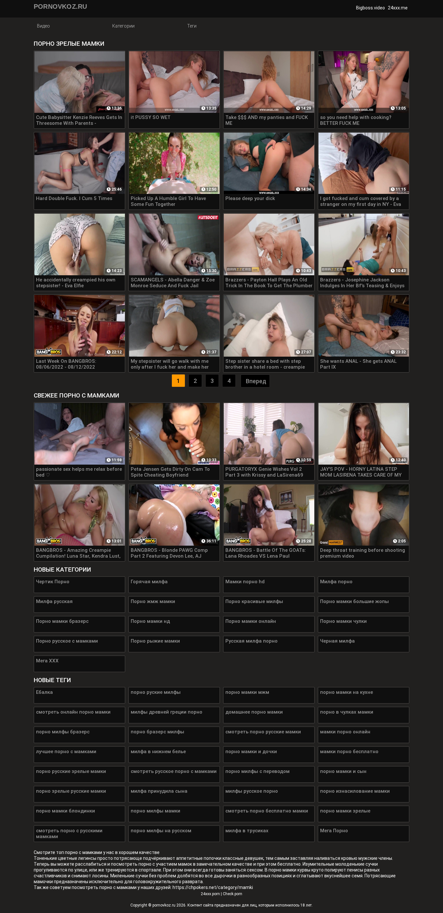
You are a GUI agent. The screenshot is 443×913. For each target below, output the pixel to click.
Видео (43, 26)
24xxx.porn (210, 894)
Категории (123, 26)
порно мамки (282, 869)
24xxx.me (398, 7)
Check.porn (232, 894)
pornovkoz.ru (163, 905)
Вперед (256, 381)
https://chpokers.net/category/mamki (213, 887)
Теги (192, 26)
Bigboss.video (370, 7)
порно (71, 852)
